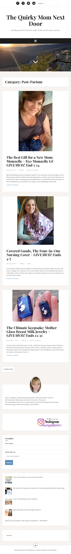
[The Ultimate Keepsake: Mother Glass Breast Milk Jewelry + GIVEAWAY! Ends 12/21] (35, 307)
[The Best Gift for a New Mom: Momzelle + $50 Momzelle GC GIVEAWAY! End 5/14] (35, 120)
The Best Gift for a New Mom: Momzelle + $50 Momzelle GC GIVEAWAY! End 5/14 (30, 161)
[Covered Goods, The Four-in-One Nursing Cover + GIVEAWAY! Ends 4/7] (35, 221)
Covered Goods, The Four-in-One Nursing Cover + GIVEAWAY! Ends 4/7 (33, 254)
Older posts (8, 369)
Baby (29, 263)
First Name (9, 443)
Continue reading (16, 185)
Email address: (10, 452)
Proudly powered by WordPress (24, 550)
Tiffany (21, 170)
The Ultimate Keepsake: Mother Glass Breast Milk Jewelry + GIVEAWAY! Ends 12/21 (31, 331)
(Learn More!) (34, 404)
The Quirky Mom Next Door (35, 20)
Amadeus (44, 550)
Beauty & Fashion (32, 170)
